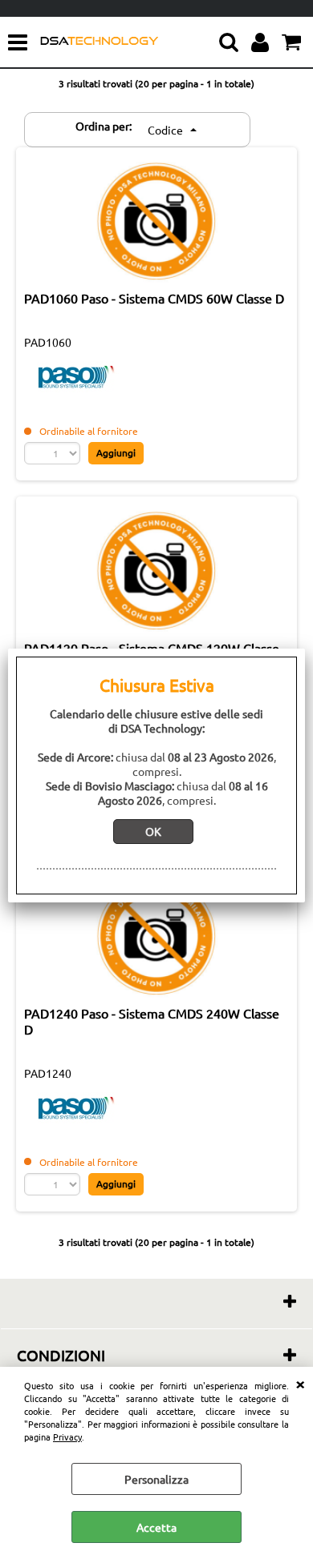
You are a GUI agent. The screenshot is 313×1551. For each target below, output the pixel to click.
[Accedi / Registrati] (262, 42)
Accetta (156, 1527)
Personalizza (156, 1479)
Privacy (67, 1436)
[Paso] (76, 392)
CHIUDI (300, 1383)
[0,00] (293, 42)
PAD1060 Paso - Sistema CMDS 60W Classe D (154, 298)
